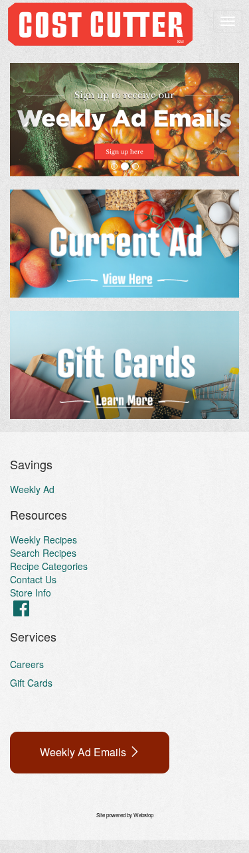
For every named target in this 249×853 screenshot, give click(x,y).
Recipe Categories (49, 566)
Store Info (30, 592)
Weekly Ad (32, 489)
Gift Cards (31, 682)
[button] (27, 119)
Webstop (143, 815)
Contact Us (33, 579)
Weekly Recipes (43, 539)
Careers (27, 664)
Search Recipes (43, 552)
